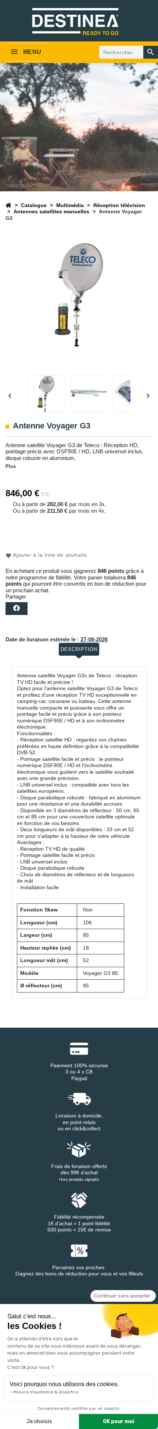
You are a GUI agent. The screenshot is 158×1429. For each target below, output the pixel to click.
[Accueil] (8, 205)
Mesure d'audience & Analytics (46, 1392)
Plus (11, 466)
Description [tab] (79, 649)
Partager (17, 608)
